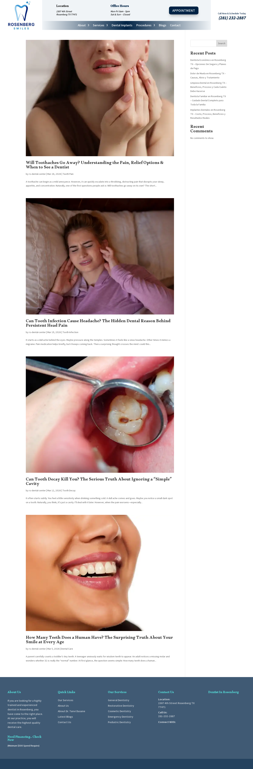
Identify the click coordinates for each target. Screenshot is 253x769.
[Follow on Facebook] (159, 727)
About (82, 25)
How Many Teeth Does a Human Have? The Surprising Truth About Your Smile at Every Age (99, 640)
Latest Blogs (65, 716)
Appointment (183, 10)
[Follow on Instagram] (173, 727)
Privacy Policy (208, 764)
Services (98, 25)
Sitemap (222, 764)
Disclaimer (193, 764)
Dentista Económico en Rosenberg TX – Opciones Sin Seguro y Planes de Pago (208, 64)
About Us (63, 705)
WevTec (138, 764)
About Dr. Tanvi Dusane (71, 711)
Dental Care (67, 648)
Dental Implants (122, 25)
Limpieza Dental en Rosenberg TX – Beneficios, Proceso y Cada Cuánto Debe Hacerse (208, 87)
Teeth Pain (68, 173)
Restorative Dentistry (121, 705)
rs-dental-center (37, 173)
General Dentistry (118, 700)
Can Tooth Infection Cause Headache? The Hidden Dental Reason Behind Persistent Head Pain (98, 324)
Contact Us (64, 722)
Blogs (162, 25)
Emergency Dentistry (120, 716)
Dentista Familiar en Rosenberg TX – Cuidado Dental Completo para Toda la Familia (208, 100)
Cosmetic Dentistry (119, 711)
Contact (175, 25)
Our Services (65, 700)
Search (221, 43)
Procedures (143, 25)
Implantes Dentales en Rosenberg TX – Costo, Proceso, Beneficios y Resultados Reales (207, 114)
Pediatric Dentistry (119, 722)
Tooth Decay (69, 490)
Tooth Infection (70, 332)
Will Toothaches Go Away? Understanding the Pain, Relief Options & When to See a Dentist (95, 165)
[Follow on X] (166, 727)
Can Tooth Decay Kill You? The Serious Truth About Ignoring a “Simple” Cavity (99, 482)
